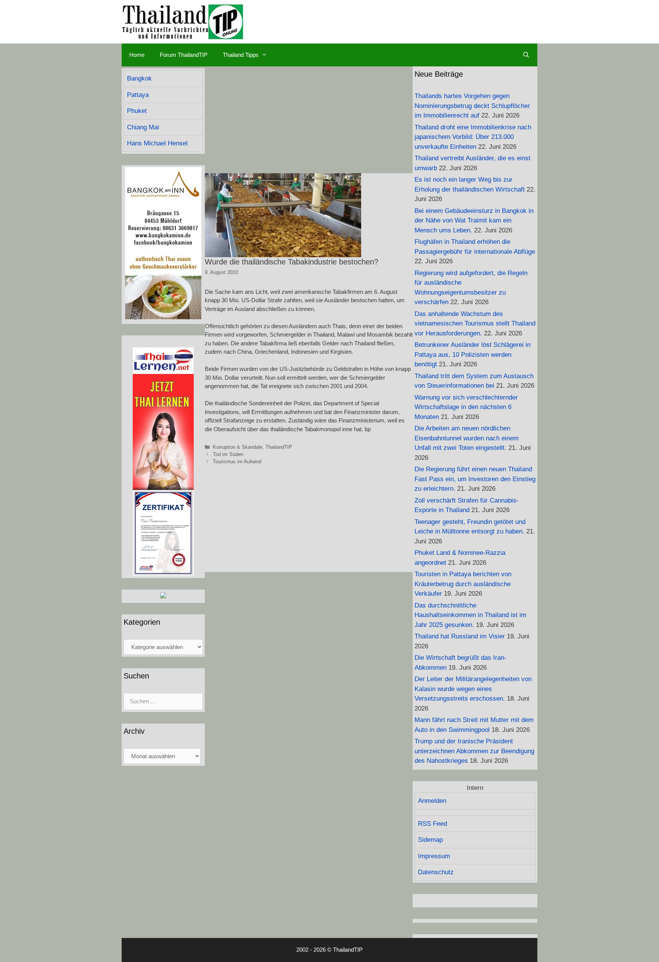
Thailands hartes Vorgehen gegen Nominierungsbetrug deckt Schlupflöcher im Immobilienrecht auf (472, 105)
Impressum (434, 856)
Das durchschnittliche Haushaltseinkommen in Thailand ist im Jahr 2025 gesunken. (470, 615)
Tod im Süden (228, 454)
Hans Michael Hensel (157, 143)
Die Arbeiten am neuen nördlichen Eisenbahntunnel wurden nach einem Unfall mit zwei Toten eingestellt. (467, 438)
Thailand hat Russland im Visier (460, 636)
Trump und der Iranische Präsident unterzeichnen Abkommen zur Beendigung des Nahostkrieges (474, 751)
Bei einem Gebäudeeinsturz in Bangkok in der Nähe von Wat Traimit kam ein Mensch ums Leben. (474, 220)
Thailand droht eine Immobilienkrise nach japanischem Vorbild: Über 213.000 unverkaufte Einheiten (473, 137)
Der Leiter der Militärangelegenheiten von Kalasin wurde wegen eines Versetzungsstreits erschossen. (473, 688)
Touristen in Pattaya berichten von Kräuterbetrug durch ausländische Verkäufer (463, 583)
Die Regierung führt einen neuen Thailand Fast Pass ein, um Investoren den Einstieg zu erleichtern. (475, 479)
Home (137, 55)
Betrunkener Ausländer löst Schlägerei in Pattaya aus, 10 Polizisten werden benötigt (472, 354)
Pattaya (138, 94)
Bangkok (139, 78)
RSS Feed (432, 823)
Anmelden (432, 800)
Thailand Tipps (241, 55)
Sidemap (430, 839)
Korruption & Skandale (237, 447)
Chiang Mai (143, 127)
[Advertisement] (309, 119)
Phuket (137, 110)
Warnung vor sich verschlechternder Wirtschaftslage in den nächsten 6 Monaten (466, 407)
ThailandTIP (278, 447)
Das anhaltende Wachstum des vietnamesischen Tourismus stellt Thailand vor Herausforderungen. (475, 323)
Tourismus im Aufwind (237, 461)
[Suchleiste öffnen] (526, 55)
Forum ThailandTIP (183, 55)
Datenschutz (436, 872)
